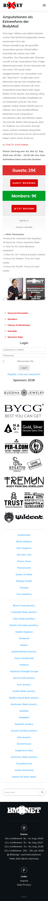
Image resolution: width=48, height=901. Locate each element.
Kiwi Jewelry (24, 684)
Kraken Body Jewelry (24, 691)
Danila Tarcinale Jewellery (24, 625)
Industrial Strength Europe (24, 671)
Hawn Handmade (24, 658)
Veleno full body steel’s (24, 776)
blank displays (24, 541)
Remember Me (25, 361)
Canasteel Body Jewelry (24, 612)
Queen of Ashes (24, 574)
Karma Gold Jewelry (24, 677)
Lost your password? (29, 374)
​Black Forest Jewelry (24, 605)
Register (12, 374)
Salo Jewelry (24, 737)
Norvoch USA (24, 554)
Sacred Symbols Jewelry (24, 730)
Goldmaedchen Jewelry (24, 651)
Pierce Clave (24, 561)
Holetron (24, 664)
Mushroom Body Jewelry (24, 704)
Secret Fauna (24, 743)
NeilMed (24, 710)
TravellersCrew (24, 763)
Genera (24, 645)
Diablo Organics (24, 631)
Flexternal (24, 638)
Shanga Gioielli (24, 580)
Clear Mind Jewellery (24, 618)
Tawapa (24, 587)
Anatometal (24, 534)
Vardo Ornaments (24, 770)
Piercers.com (24, 567)
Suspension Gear (24, 750)
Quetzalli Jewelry (24, 724)
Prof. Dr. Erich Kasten (17, 144)
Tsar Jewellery (24, 594)
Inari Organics (24, 548)
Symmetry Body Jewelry (24, 756)
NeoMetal (24, 717)
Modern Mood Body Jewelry (24, 697)
